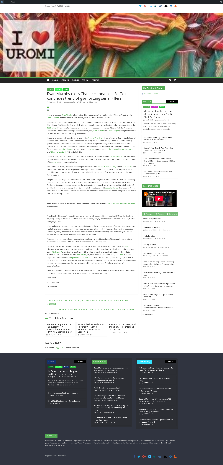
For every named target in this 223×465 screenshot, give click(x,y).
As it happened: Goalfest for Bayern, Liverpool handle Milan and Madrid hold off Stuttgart (87, 302)
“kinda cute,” (57, 252)
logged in (59, 348)
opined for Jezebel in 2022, (82, 257)
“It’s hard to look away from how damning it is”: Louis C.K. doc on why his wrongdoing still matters (111, 407)
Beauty (147, 107)
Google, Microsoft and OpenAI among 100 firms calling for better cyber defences (155, 400)
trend (126, 246)
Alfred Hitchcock (65, 149)
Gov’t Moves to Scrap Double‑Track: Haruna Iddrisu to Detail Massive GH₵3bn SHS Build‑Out (159, 161)
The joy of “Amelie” (150, 244)
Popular (149, 214)
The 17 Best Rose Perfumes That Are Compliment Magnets (157, 172)
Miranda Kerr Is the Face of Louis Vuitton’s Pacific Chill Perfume (158, 114)
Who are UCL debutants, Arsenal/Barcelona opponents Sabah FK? (158, 306)
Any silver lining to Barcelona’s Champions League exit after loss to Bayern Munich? (109, 396)
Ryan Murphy (67, 115)
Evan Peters (127, 166)
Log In (7, 2)
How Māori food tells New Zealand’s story (64, 401)
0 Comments (93, 102)
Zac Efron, (119, 254)
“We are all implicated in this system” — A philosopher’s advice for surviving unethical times (59, 328)
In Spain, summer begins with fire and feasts (63, 372)
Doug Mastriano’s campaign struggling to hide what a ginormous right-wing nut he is (111, 369)
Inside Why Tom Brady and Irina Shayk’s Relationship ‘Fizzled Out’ (122, 327)
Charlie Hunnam (53, 118)
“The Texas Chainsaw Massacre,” (121, 149)
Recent (161, 214)
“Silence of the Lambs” (59, 152)
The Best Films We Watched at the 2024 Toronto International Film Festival (98, 309)
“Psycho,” (91, 149)
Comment (173, 214)
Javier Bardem (98, 130)
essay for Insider (112, 188)
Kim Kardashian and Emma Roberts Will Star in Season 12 (91, 328)
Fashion (85, 80)
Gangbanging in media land (153, 253)
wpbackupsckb (70, 102)
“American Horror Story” (107, 166)
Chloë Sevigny (113, 130)
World (55, 80)
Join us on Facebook (151, 94)
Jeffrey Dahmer (117, 156)
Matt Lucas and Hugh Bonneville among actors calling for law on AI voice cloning (158, 263)
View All (171, 101)
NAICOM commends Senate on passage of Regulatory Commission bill (110, 379)
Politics (95, 80)
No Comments (160, 221)
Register (14, 2)
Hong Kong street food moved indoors (63, 393)
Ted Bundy (81, 254)
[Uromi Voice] (48, 80)
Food (51, 367)
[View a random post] (175, 80)
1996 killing (51, 128)
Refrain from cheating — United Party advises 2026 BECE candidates (157, 138)
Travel (66, 367)
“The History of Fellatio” (152, 219)
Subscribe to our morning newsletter (120, 203)
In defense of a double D (152, 227)
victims (55, 162)
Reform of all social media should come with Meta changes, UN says (155, 389)
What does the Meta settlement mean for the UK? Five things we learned (156, 410)
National (65, 80)
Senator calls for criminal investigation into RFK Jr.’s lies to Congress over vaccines (159, 284)
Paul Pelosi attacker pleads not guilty (107, 388)
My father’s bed (149, 236)
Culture (75, 80)
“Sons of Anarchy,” (95, 138)
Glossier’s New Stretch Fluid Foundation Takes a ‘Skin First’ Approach (158, 149)
